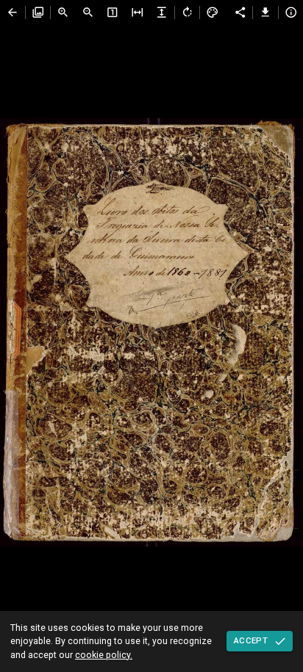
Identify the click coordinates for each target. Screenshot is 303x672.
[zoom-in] (63, 12)
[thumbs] (38, 12)
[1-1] (112, 12)
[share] (240, 12)
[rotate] (187, 12)
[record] (12, 12)
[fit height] (161, 12)
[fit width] (137, 12)
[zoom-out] (88, 12)
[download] (265, 12)
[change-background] (212, 12)
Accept (251, 640)
